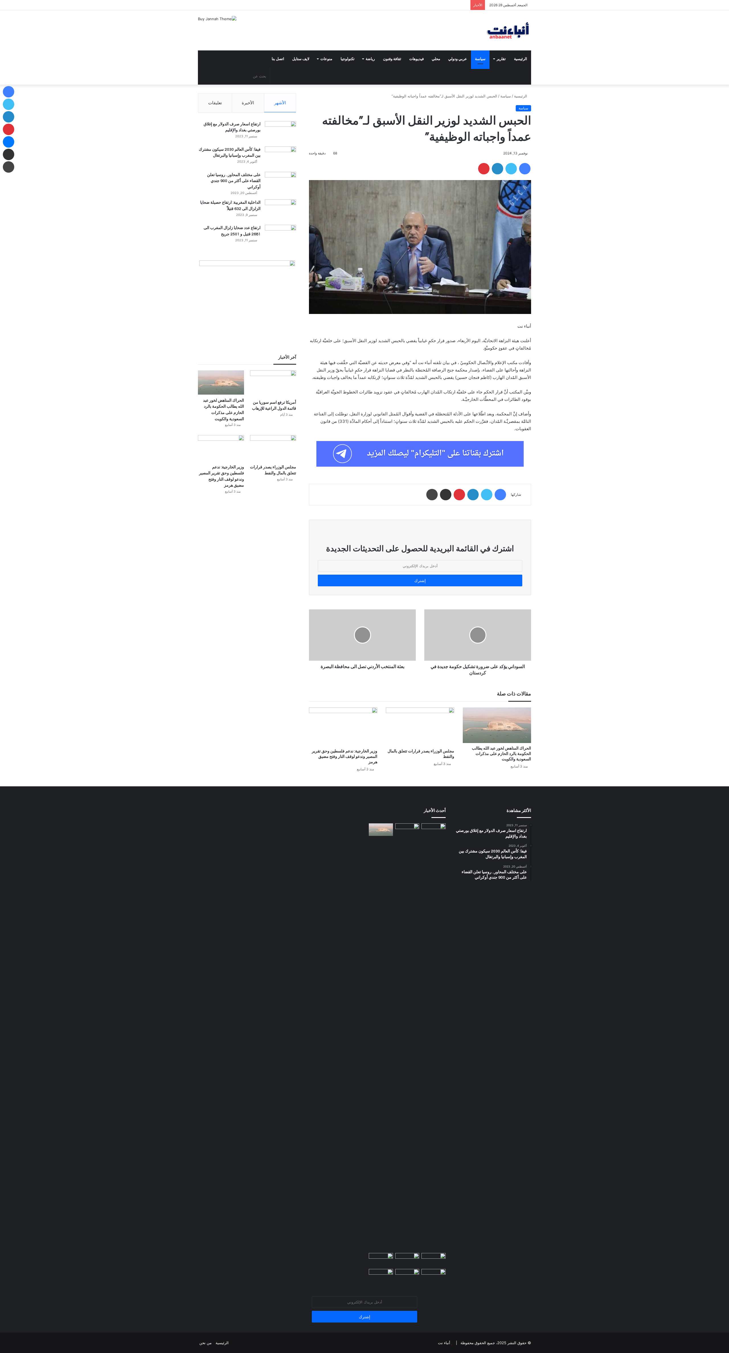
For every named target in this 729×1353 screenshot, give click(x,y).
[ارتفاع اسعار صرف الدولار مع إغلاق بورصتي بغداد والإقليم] (280, 131)
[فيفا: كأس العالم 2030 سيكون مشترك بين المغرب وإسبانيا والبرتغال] (280, 157)
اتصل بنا (278, 59)
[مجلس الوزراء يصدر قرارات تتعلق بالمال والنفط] (420, 726)
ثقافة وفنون (392, 59)
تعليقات (215, 102)
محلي (436, 59)
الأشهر (280, 102)
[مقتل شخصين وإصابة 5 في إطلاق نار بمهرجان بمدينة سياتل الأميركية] (407, 1276)
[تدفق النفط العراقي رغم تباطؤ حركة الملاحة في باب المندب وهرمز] (433, 1276)
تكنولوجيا (348, 59)
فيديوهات (416, 59)
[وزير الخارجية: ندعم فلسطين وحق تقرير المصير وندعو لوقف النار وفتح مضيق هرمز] (343, 726)
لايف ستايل (300, 59)
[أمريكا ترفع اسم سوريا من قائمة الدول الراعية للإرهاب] (273, 383)
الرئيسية (520, 59)
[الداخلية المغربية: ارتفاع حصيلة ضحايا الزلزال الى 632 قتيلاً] (280, 210)
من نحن (205, 1342)
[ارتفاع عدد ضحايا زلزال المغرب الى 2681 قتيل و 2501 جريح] (280, 235)
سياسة (480, 59)
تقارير (501, 59)
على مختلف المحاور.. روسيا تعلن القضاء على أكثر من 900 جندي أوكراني (234, 181)
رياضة (370, 59)
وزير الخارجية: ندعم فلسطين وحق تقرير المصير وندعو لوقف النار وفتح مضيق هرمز (344, 756)
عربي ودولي (457, 59)
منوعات (326, 59)
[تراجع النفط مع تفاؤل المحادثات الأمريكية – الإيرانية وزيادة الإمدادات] (381, 1260)
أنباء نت (444, 1342)
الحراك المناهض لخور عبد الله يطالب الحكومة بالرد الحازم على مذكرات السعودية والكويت (501, 753)
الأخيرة (248, 102)
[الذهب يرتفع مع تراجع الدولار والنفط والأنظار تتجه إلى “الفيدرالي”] (381, 1276)
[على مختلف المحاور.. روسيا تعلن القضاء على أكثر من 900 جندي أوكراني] (280, 182)
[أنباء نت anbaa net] (478, 30)
